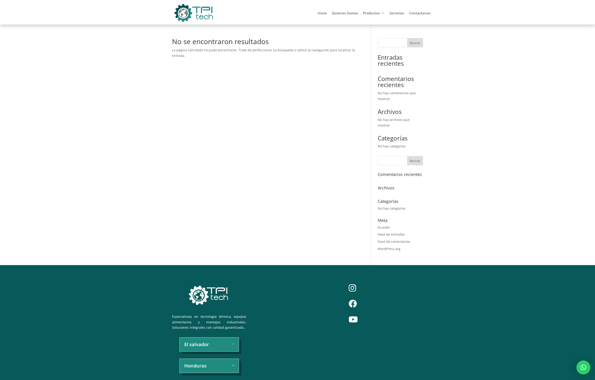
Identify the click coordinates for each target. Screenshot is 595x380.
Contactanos (419, 13)
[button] (583, 367)
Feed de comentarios (394, 241)
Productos (371, 13)
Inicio (322, 13)
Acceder (384, 227)
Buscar (415, 43)
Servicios (397, 13)
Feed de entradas (391, 234)
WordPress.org (389, 249)
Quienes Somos (345, 13)
